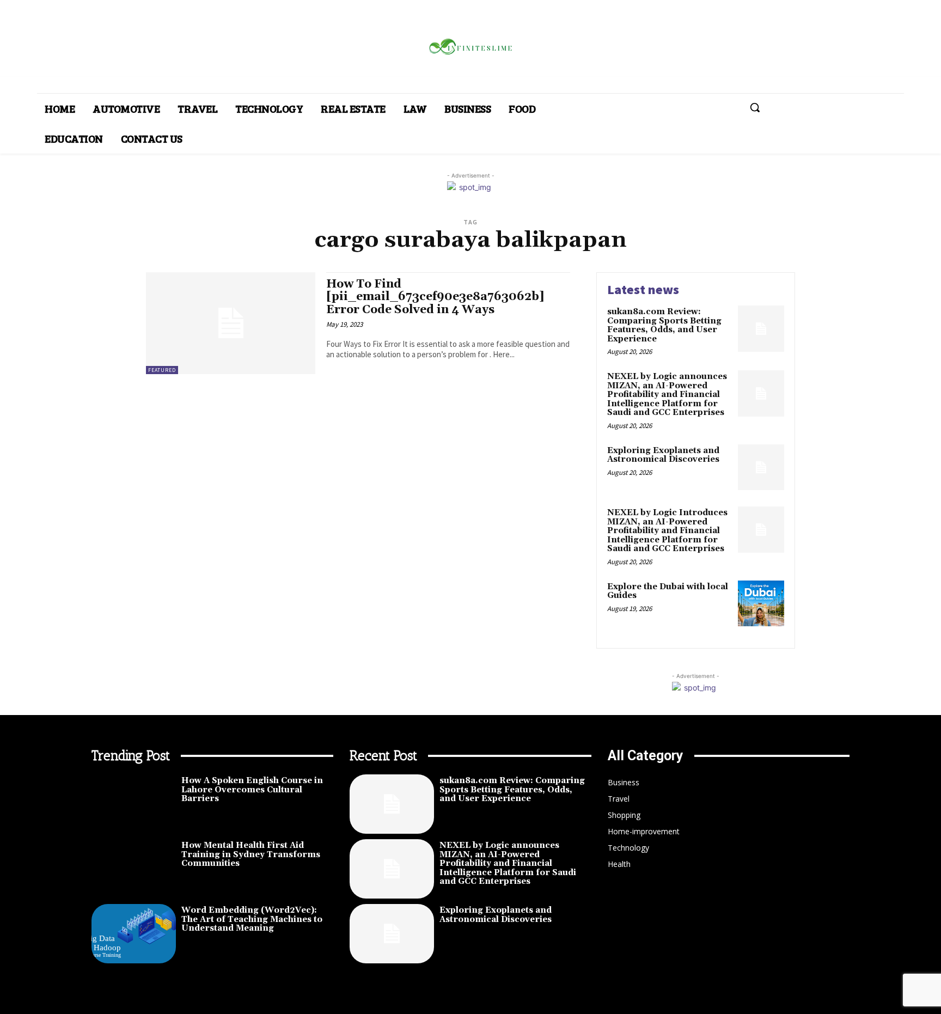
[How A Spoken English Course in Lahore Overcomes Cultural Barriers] (133, 804)
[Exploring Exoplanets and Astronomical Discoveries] (761, 467)
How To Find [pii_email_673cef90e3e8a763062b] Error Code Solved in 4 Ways (435, 296)
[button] (755, 107)
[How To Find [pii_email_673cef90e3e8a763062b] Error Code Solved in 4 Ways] (230, 323)
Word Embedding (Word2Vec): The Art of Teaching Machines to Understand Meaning (251, 919)
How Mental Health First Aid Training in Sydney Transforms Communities (250, 854)
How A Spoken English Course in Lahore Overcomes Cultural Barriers (252, 789)
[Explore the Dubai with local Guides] (761, 604)
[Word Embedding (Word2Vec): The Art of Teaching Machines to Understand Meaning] (133, 933)
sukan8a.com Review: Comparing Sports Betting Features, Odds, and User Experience (664, 325)
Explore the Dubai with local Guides (667, 591)
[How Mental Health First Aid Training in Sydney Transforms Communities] (133, 869)
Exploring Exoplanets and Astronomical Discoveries (663, 455)
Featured (162, 370)
